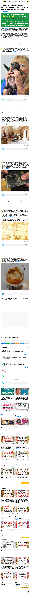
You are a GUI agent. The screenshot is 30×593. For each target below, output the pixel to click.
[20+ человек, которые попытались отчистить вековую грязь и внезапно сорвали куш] (22, 422)
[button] (5, 341)
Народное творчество (4, 3)
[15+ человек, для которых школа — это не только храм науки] (8, 406)
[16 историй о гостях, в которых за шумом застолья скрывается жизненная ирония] (22, 560)
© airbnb (2, 145)
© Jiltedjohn (17, 54)
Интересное (2, 502)
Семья (2, 414)
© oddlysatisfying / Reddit (4, 290)
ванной (24, 43)
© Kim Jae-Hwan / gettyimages (4, 96)
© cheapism (25, 212)
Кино (16, 400)
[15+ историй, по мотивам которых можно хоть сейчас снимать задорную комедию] (22, 525)
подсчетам (6, 28)
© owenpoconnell (25, 201)
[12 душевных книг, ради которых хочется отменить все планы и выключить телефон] (22, 472)
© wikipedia (2, 191)
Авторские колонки (17, 448)
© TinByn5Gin (13, 299)
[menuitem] (9, 1)
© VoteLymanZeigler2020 (9, 216)
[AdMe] (4, 1)
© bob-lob (3, 158)
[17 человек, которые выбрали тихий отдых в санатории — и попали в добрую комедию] (22, 455)
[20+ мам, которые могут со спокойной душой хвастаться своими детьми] (8, 391)
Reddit (17, 34)
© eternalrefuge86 (17, 261)
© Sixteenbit (16, 115)
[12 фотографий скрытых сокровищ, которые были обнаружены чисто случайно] (8, 422)
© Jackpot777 (7, 168)
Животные (2, 555)
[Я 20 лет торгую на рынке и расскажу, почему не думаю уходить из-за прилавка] (22, 439)
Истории (16, 464)
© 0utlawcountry (4, 122)
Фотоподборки (3, 585)
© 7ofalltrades (15, 51)
